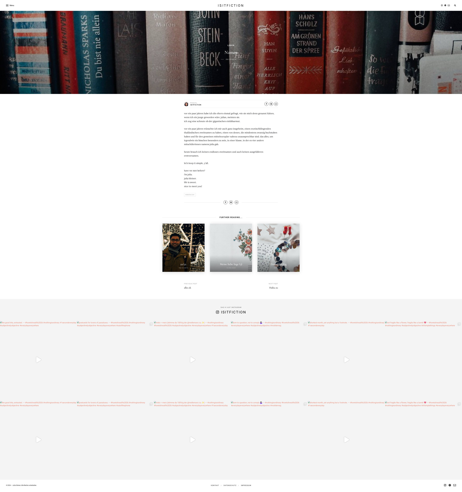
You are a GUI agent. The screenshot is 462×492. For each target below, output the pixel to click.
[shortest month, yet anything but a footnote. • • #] (346, 359)
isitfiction (231, 5)
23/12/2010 (231, 59)
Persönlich (189, 194)
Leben (231, 45)
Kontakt (215, 485)
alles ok (187, 287)
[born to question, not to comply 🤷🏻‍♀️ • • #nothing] (269, 359)
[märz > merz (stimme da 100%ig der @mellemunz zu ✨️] (192, 359)
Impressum (246, 485)
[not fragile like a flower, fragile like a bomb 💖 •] (423, 359)
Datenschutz (230, 485)
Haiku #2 (273, 287)
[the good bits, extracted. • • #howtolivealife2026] (38, 359)
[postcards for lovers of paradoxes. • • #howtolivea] (115, 359)
